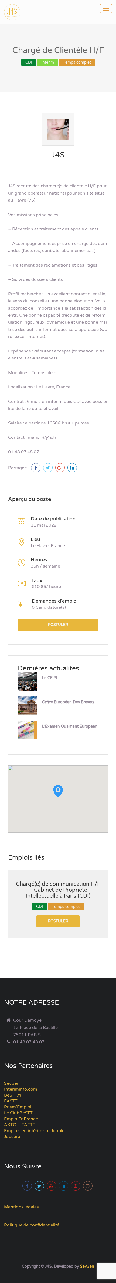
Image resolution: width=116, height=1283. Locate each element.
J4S (58, 155)
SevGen (12, 1083)
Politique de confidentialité (31, 1225)
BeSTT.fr (12, 1095)
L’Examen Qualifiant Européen (69, 726)
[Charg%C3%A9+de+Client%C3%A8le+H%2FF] (48, 467)
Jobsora (12, 1136)
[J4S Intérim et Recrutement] (16, 12)
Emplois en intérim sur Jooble (34, 1130)
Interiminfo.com (20, 1089)
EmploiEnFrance (21, 1119)
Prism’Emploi (17, 1107)
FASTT (11, 1101)
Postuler (58, 625)
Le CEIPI (49, 678)
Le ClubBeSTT (18, 1113)
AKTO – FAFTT (19, 1125)
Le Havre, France (48, 545)
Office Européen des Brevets (68, 702)
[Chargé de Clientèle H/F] (35, 467)
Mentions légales (21, 1207)
